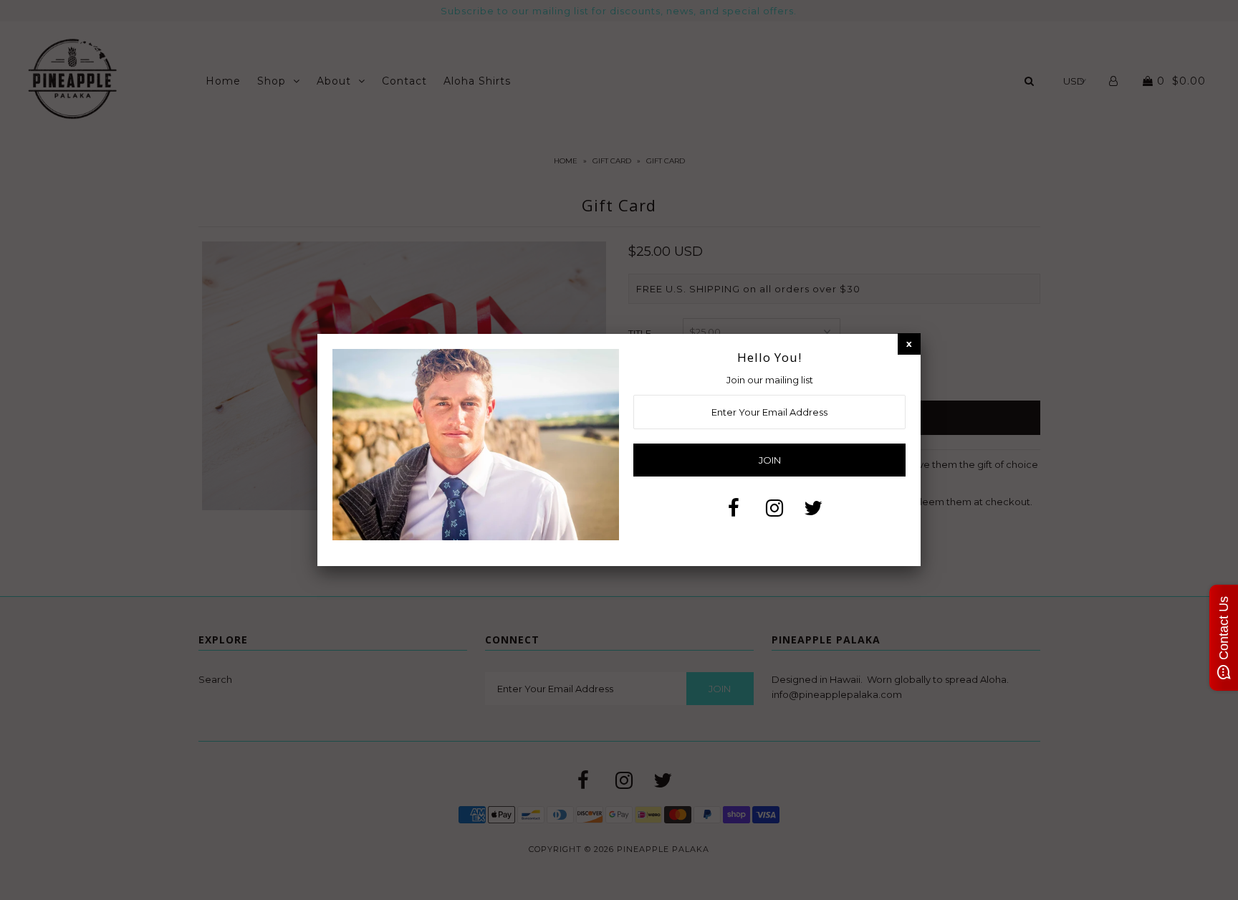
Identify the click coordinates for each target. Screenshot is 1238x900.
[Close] (909, 343)
